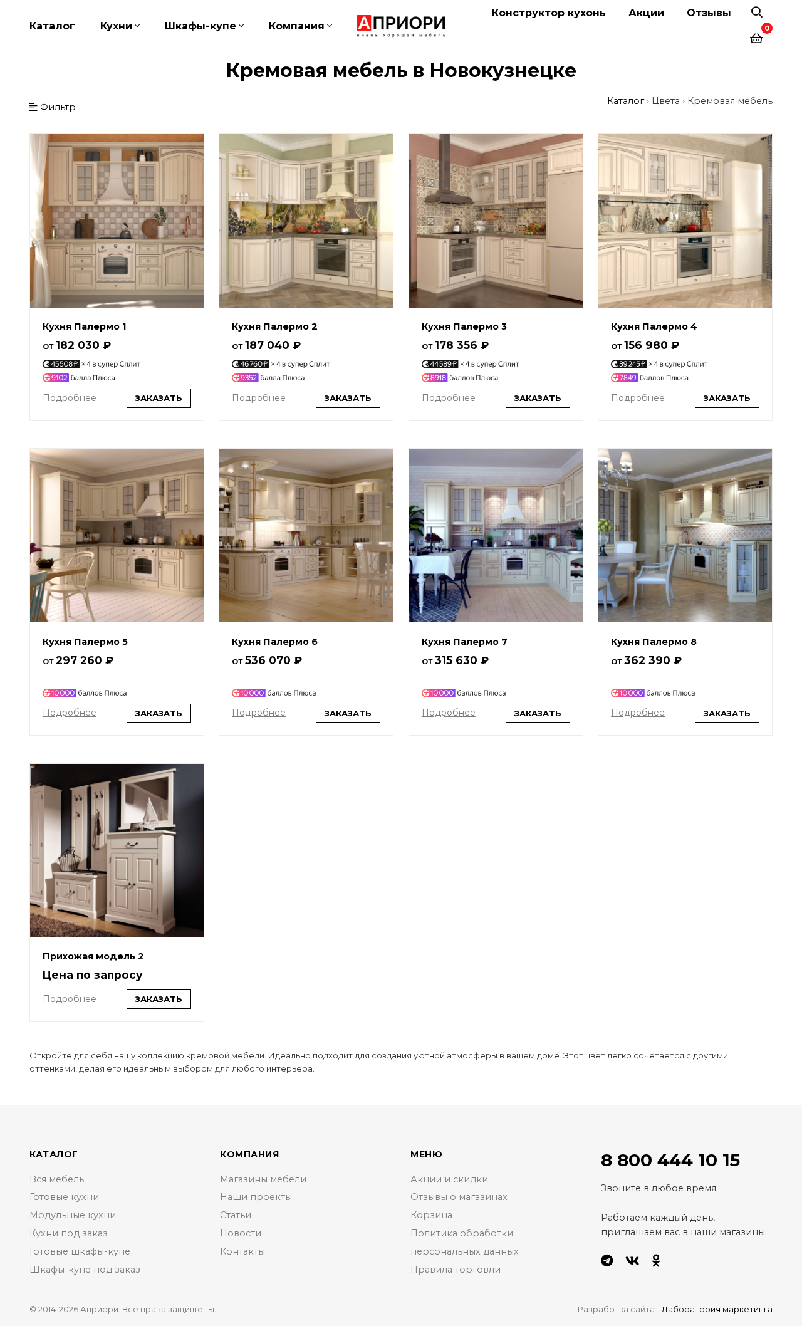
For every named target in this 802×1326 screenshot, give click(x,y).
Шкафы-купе (200, 26)
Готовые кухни (64, 1197)
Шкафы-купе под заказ (84, 1269)
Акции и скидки (449, 1179)
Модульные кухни (72, 1215)
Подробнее (69, 398)
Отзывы (709, 13)
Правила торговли (455, 1269)
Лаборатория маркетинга (717, 1309)
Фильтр (57, 107)
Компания (297, 26)
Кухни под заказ (68, 1233)
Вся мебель (56, 1179)
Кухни (116, 26)
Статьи (235, 1215)
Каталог (52, 26)
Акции (646, 13)
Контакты (242, 1251)
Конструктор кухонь (549, 13)
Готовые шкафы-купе (79, 1251)
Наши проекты (256, 1197)
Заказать (158, 398)
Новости (240, 1233)
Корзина (431, 1215)
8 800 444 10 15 (670, 1160)
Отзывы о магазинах (459, 1197)
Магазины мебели (263, 1179)
